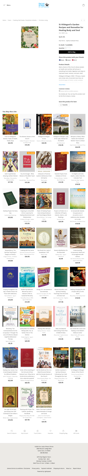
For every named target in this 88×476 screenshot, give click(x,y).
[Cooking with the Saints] (27, 238)
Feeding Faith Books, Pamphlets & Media (25, 20)
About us (68, 468)
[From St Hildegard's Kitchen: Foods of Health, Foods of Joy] (10, 124)
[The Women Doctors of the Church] (27, 124)
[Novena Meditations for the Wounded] (61, 238)
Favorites (50, 433)
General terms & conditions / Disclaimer (18, 468)
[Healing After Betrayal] (44, 316)
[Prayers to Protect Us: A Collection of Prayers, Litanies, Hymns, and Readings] (61, 198)
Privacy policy (36, 468)
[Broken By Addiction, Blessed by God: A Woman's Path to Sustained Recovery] (27, 277)
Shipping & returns (58, 468)
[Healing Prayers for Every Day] (10, 198)
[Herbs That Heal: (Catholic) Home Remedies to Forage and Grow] (44, 397)
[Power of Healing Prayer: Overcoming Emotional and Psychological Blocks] (44, 198)
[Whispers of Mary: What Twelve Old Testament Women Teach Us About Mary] (77, 124)
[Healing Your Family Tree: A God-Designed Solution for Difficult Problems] (10, 357)
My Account (24, 433)
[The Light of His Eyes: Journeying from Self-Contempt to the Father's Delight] (10, 397)
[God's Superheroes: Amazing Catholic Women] (10, 161)
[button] (44, 5)
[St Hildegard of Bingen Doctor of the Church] (77, 357)
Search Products (11, 433)
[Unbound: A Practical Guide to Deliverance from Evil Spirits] (44, 161)
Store (9, 20)
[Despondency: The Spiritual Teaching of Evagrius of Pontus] (10, 238)
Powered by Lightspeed (44, 471)
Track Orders (37, 433)
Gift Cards (76, 433)
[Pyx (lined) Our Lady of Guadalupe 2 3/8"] (44, 238)
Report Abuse (77, 468)
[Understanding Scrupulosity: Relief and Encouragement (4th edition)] (77, 238)
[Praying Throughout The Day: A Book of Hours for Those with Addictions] (10, 277)
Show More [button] (62, 84)
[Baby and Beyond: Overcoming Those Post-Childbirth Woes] (61, 316)
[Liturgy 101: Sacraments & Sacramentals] (44, 277)
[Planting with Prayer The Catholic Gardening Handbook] (27, 397)
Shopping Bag (63, 433)
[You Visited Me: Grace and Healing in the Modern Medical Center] (77, 316)
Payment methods (46, 468)
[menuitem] (82, 20)
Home (4, 20)
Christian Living (43, 20)
